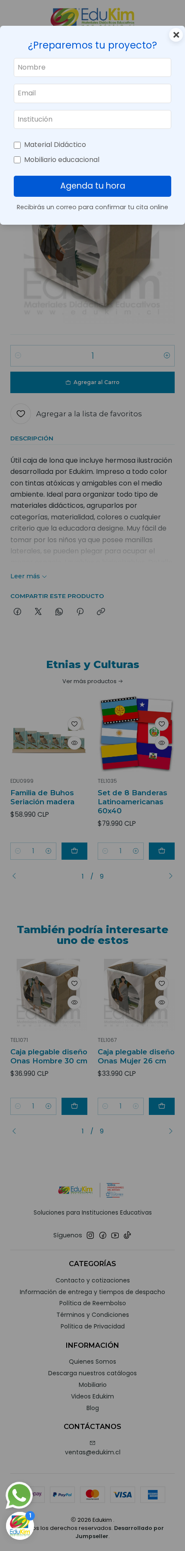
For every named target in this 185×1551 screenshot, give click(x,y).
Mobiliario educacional (61, 160)
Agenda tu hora (92, 186)
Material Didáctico (55, 145)
